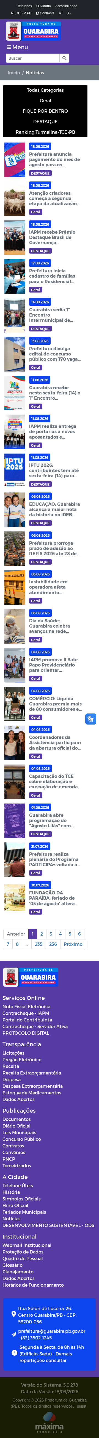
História (11, 1192)
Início (14, 72)
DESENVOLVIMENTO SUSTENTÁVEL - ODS (48, 1225)
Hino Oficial (15, 1205)
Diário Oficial (16, 1125)
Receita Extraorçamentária (31, 1072)
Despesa (11, 1079)
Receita (10, 1066)
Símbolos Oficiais (21, 1198)
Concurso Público (21, 1139)
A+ (61, 13)
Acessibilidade (66, 6)
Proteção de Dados (22, 1251)
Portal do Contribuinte (27, 1019)
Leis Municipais (19, 1132)
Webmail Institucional (26, 1245)
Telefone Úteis (17, 1185)
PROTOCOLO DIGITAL (25, 1033)
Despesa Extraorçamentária (32, 1086)
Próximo (73, 944)
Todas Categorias (45, 90)
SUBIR (81, 1406)
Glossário (12, 1265)
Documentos (16, 1119)
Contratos (13, 1145)
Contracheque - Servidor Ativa (35, 1026)
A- (69, 13)
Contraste (46, 13)
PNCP (8, 1159)
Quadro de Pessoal (22, 1258)
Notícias (11, 1218)
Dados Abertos (18, 1099)
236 (53, 944)
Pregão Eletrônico (22, 1059)
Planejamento (18, 1271)
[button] (63, 58)
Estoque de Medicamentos (31, 1092)
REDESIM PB (21, 13)
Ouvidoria (43, 6)
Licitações (13, 1052)
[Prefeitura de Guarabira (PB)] (49, 31)
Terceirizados (16, 1165)
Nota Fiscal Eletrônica (26, 1006)
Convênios (13, 1152)
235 (38, 944)
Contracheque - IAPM (25, 1013)
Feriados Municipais (24, 1212)
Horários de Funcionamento (33, 1284)
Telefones (24, 6)
